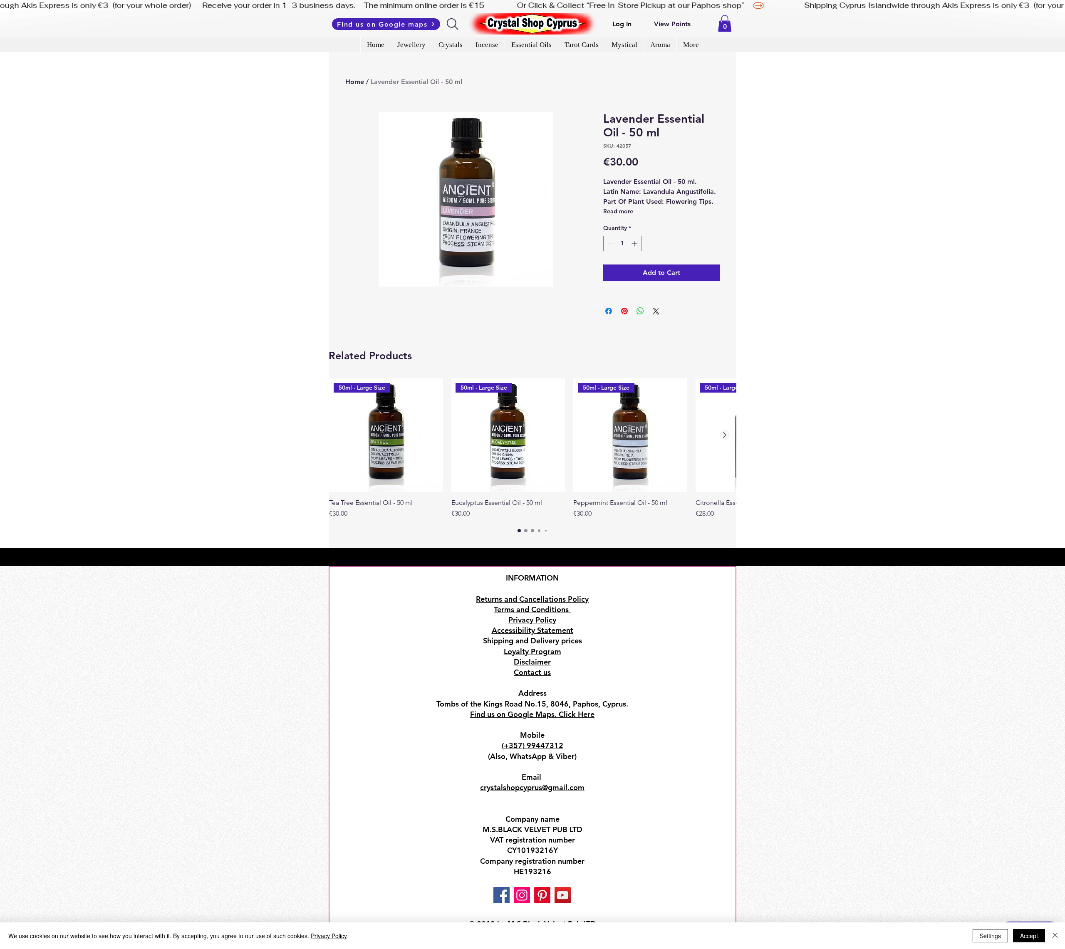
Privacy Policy (329, 936)
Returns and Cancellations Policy (532, 599)
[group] (532, 448)
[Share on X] (656, 311)
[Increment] (635, 243)
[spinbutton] (622, 243)
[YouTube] (563, 895)
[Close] (1055, 935)
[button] (725, 23)
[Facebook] (501, 895)
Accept (1029, 936)
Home (354, 82)
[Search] (453, 24)
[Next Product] (725, 435)
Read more (618, 211)
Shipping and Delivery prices (532, 640)
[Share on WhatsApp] (640, 311)
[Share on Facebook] (609, 311)
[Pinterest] (542, 895)
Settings (990, 936)
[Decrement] (609, 243)
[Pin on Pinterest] (624, 311)
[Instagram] (522, 895)
